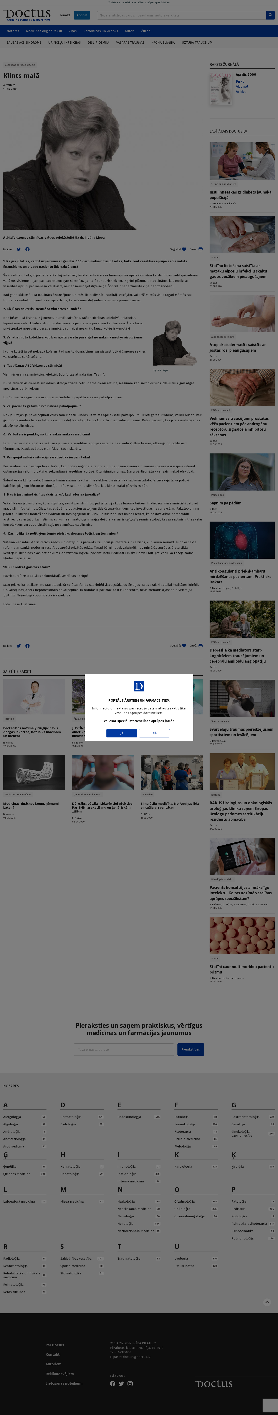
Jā (122, 733)
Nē (154, 733)
